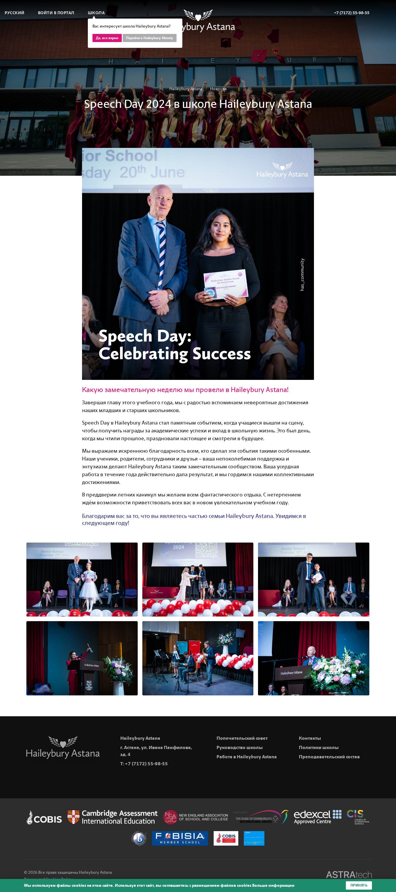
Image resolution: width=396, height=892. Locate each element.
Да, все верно (107, 38)
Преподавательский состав (329, 756)
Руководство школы (240, 747)
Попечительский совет (242, 738)
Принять (359, 885)
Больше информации (273, 885)
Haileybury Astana (185, 88)
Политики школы (319, 747)
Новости (218, 88)
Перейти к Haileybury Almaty (149, 38)
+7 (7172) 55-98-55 (146, 763)
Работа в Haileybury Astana (247, 756)
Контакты (310, 738)
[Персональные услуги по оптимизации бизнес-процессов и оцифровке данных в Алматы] (349, 875)
